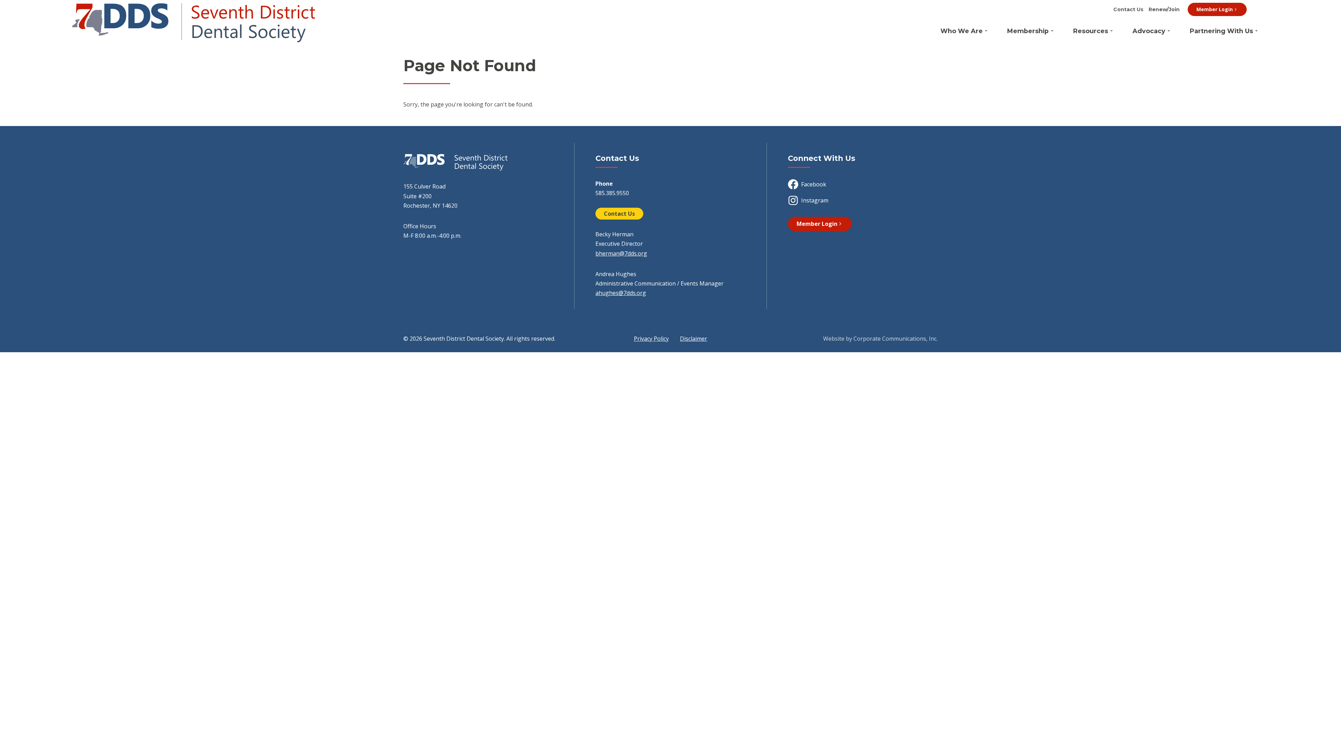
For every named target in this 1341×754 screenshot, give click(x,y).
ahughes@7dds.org (620, 293)
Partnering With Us (1221, 31)
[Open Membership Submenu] (1052, 31)
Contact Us (1128, 9)
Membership (1028, 31)
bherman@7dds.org (621, 253)
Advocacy (1149, 31)
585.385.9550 (612, 193)
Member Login (1214, 9)
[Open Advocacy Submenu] (1168, 31)
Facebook (813, 184)
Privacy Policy (651, 338)
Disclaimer (693, 338)
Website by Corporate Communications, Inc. (880, 338)
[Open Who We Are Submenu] (986, 31)
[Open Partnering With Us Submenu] (1256, 31)
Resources (1090, 31)
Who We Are (961, 31)
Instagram (814, 200)
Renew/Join (1164, 9)
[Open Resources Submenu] (1111, 31)
